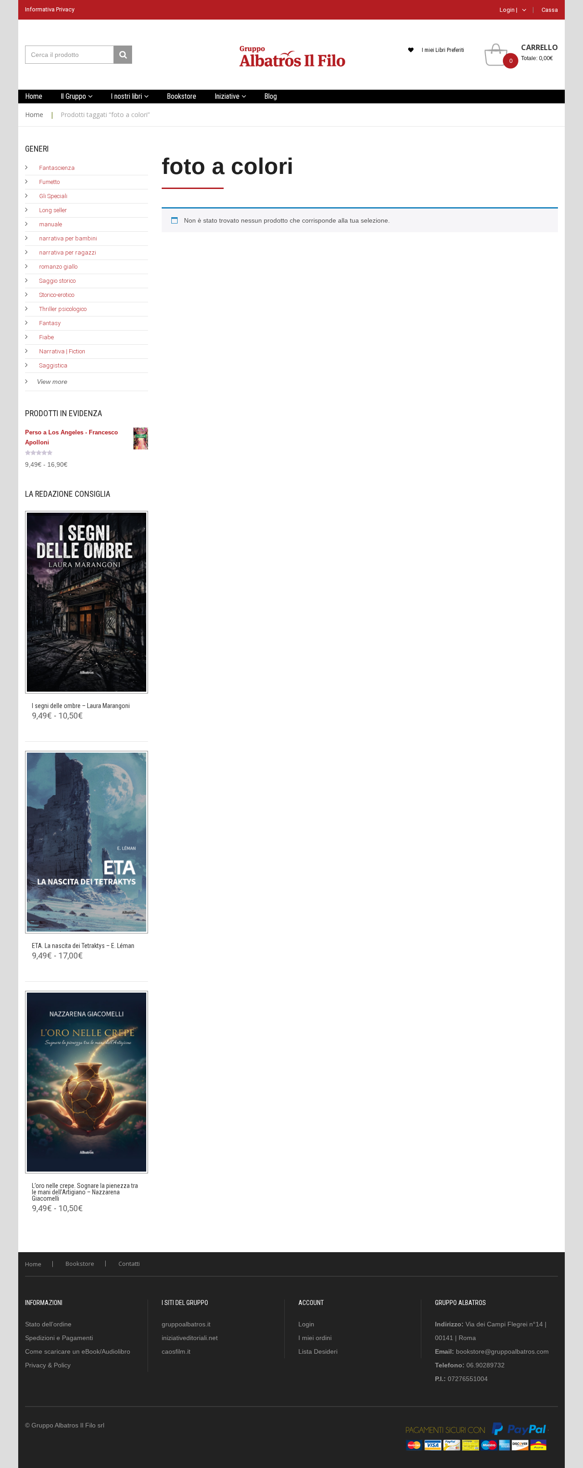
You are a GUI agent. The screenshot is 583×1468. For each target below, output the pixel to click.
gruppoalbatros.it (186, 1324)
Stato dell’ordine (48, 1324)
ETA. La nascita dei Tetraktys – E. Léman (83, 945)
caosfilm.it (176, 1351)
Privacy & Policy (48, 1365)
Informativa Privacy (49, 9)
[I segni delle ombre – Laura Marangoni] (86, 602)
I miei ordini (315, 1337)
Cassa (550, 9)
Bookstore (80, 1263)
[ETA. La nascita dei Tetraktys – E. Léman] (86, 842)
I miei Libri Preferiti (443, 50)
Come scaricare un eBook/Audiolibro (77, 1351)
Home (34, 114)
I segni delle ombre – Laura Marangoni (81, 705)
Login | (508, 9)
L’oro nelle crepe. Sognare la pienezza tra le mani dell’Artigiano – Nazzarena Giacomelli (85, 1192)
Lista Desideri (318, 1351)
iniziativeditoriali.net (190, 1337)
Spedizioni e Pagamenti (59, 1337)
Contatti (129, 1263)
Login (306, 1324)
